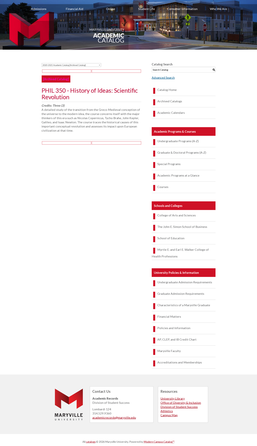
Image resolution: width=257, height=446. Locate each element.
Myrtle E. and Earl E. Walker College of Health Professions (180, 253)
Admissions (38, 9)
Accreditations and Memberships (179, 362)
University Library (172, 398)
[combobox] (71, 65)
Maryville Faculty (169, 351)
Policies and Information (173, 328)
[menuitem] (39, 8)
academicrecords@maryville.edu (114, 417)
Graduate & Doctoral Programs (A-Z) (181, 152)
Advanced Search (163, 77)
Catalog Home (167, 89)
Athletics (166, 411)
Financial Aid (74, 9)
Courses (162, 187)
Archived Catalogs (169, 101)
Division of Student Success (179, 407)
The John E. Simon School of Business (182, 226)
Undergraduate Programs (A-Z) (178, 141)
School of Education (170, 238)
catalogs (91, 441)
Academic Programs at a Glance (178, 175)
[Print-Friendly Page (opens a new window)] (66, 71)
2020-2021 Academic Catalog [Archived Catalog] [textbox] (64, 65)
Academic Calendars (171, 112)
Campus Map (169, 415)
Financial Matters (169, 316)
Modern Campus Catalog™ (159, 441)
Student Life (146, 9)
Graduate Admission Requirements (180, 293)
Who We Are (218, 9)
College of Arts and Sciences (176, 215)
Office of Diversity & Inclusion (180, 402)
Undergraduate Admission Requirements (184, 282)
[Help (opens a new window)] (116, 71)
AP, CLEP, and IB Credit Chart (176, 339)
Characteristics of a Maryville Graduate (183, 305)
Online (110, 9)
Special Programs (169, 164)
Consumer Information (182, 9)
